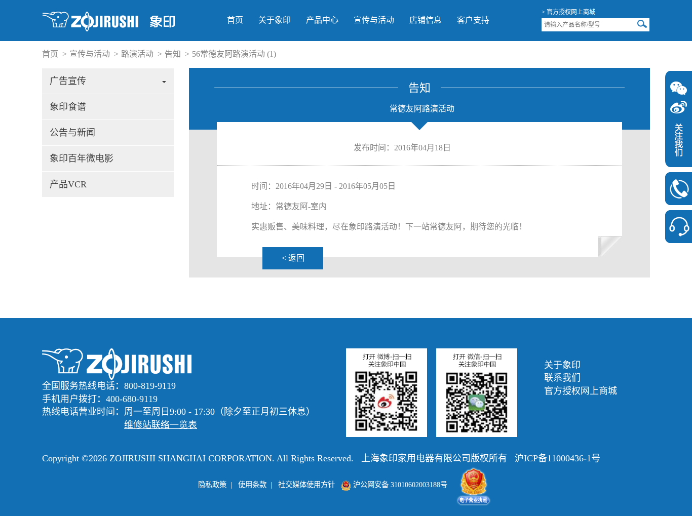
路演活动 (137, 54)
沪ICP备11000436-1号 (557, 458)
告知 (173, 54)
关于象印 (274, 20)
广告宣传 (68, 81)
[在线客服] (678, 226)
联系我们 (562, 378)
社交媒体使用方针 (306, 485)
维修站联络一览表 (160, 425)
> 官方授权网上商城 (568, 12)
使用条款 (252, 485)
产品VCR (68, 184)
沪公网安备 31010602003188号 (399, 485)
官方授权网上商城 (580, 391)
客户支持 (473, 20)
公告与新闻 (72, 133)
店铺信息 (425, 20)
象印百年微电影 (81, 158)
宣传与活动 (374, 20)
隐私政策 (212, 485)
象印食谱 (68, 107)
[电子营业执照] (473, 485)
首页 (235, 20)
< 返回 (293, 258)
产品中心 (322, 20)
